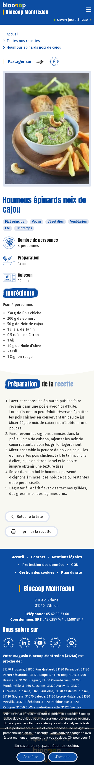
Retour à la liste (30, 516)
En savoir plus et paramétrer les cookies (46, 746)
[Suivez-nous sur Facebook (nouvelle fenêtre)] (8, 643)
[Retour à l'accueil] (14, 5)
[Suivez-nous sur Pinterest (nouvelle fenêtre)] (71, 643)
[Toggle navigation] (88, 11)
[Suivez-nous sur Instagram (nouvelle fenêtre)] (55, 643)
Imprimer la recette (34, 531)
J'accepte (62, 757)
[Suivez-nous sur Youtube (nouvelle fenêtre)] (40, 643)
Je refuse (31, 757)
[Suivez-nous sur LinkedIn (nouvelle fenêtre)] (24, 643)
